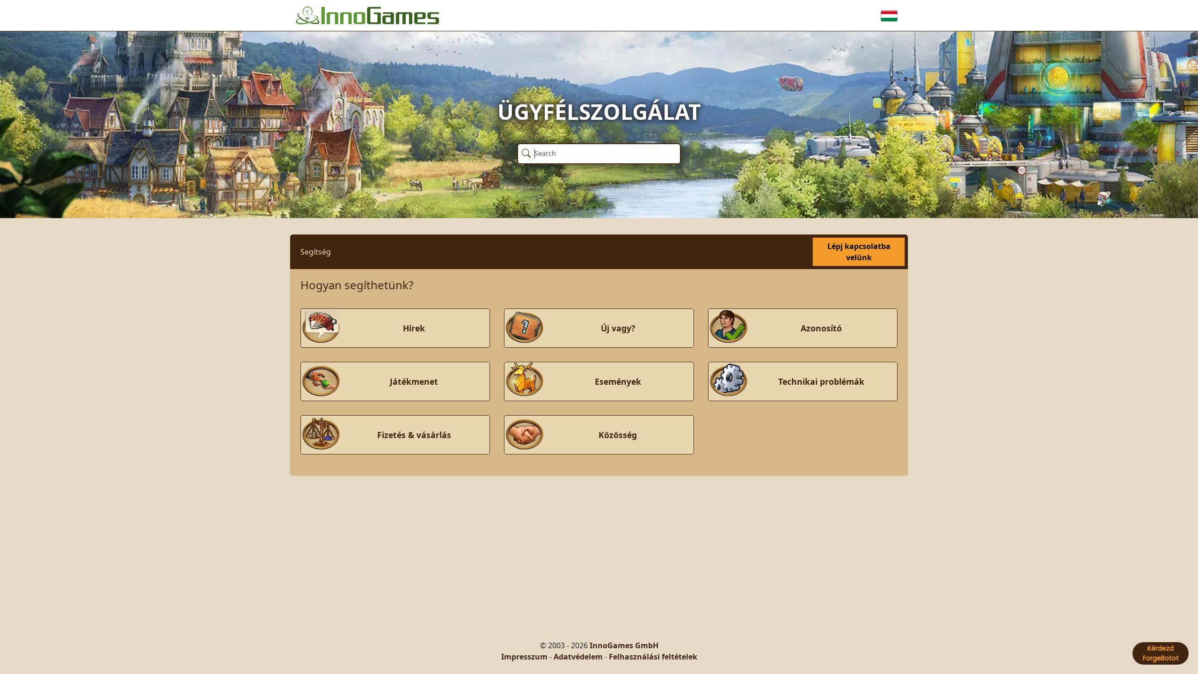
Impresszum (524, 657)
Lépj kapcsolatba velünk (859, 252)
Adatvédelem (578, 657)
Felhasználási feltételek (653, 657)
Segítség (315, 252)
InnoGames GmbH (624, 645)
